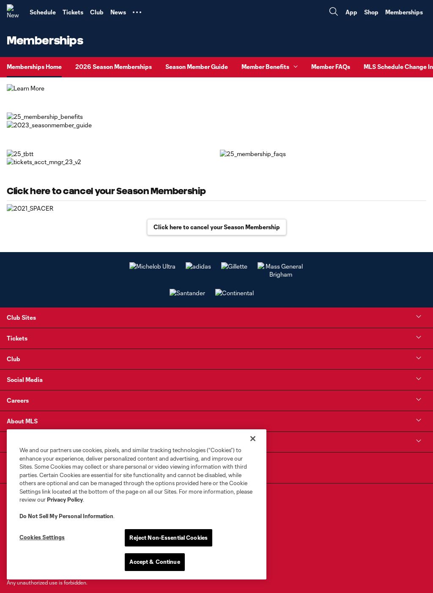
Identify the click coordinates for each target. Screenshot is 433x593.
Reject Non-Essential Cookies (168, 537)
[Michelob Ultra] (152, 266)
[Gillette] (234, 266)
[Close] (253, 438)
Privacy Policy (65, 499)
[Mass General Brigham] (281, 274)
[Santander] (187, 292)
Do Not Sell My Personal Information (66, 516)
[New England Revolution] (15, 12)
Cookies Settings (42, 537)
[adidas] (198, 266)
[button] (137, 12)
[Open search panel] (334, 12)
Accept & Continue (154, 561)
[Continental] (234, 292)
